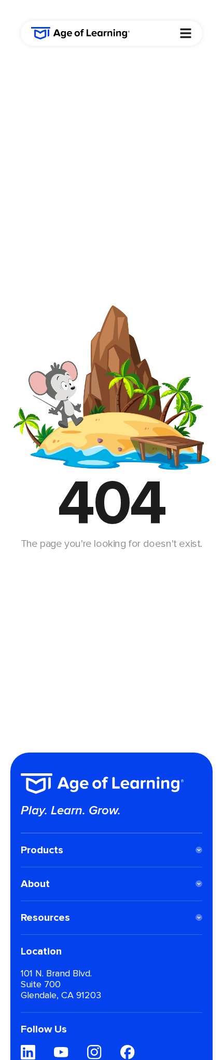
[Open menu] (185, 33)
